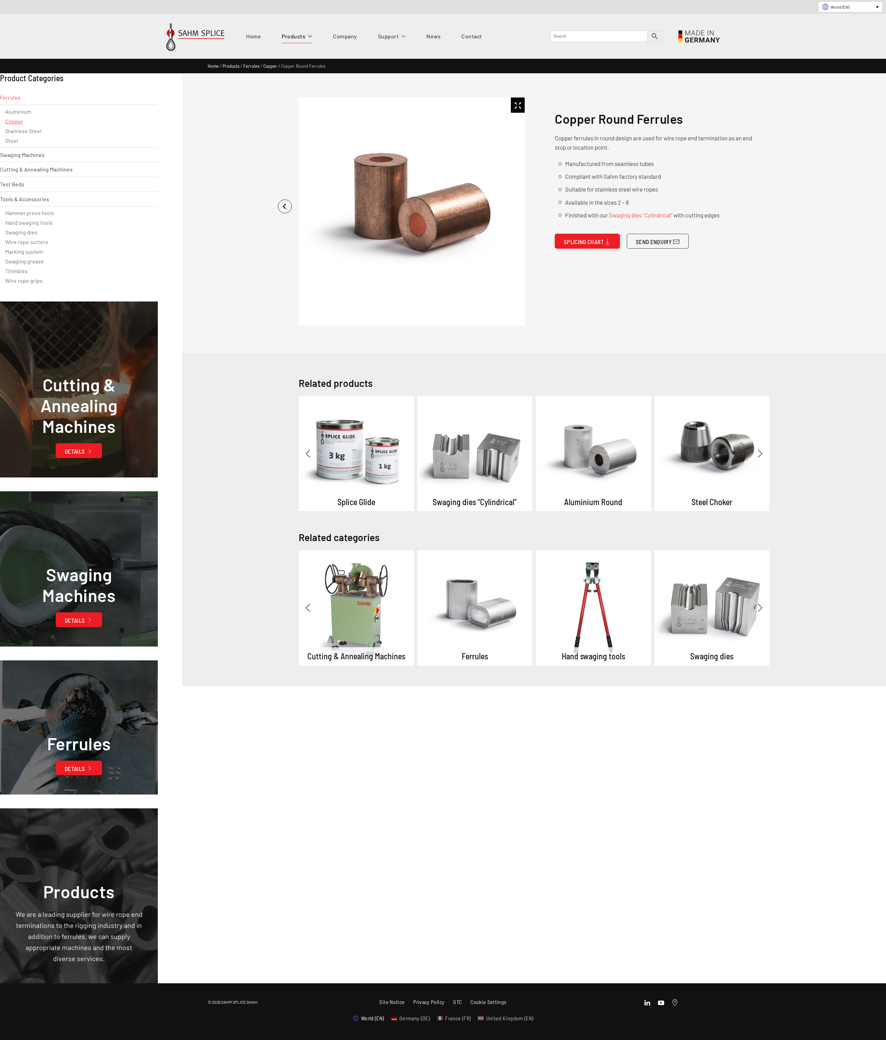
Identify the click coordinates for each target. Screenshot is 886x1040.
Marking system (24, 251)
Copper (270, 66)
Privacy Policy (428, 1002)
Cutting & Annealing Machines (36, 169)
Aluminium (18, 111)
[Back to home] (195, 38)
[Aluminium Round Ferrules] (593, 453)
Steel (11, 140)
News (433, 36)
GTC (457, 1002)
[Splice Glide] (356, 453)
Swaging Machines (22, 154)
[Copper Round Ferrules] (356, 608)
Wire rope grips (24, 280)
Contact (471, 36)
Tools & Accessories (24, 199)
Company (345, 36)
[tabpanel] (410, 212)
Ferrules (251, 66)
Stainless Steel (23, 131)
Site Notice (392, 1002)
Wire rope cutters (26, 242)
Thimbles (16, 271)
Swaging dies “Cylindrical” (640, 215)
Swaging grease (24, 261)
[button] (308, 453)
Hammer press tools (29, 213)
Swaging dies (21, 232)
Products (231, 66)
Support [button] (388, 36)
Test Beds (12, 184)
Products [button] (293, 36)
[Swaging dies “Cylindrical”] (475, 453)
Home (253, 36)
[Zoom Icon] (518, 105)
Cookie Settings (488, 1002)
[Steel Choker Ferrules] (712, 453)
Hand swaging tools (29, 222)
